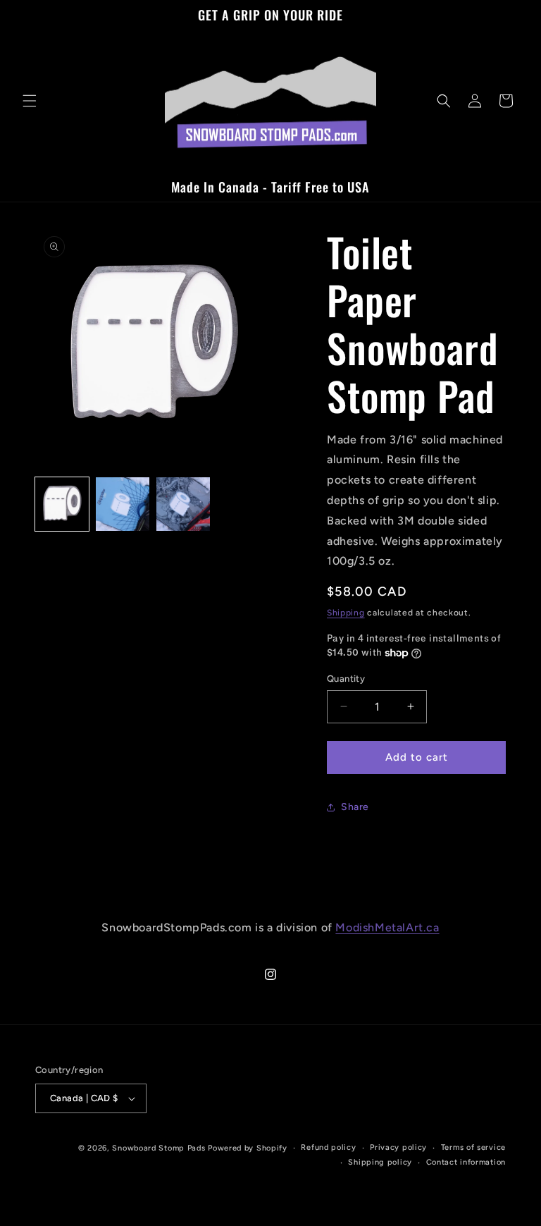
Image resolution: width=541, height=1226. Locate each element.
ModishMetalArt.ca (387, 927)
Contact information (466, 1162)
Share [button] (355, 807)
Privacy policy (398, 1147)
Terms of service (473, 1147)
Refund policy (328, 1147)
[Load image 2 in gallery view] (122, 504)
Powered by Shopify (247, 1148)
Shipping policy (380, 1162)
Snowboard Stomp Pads (158, 1148)
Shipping (346, 613)
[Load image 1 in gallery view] (62, 504)
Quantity (346, 678)
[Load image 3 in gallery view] (183, 504)
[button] (29, 100)
